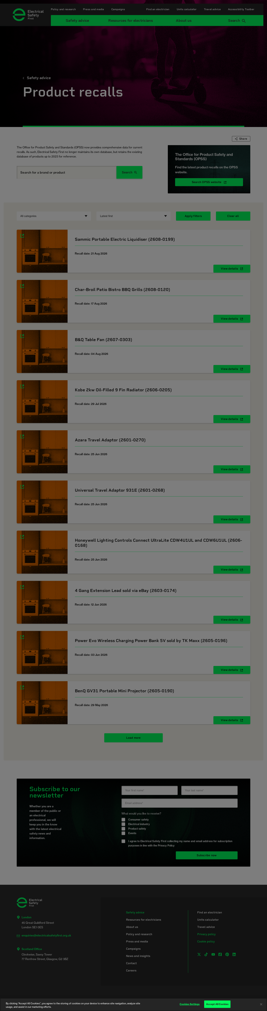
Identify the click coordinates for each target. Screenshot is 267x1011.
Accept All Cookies (217, 1004)
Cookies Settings (190, 1004)
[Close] (261, 1004)
